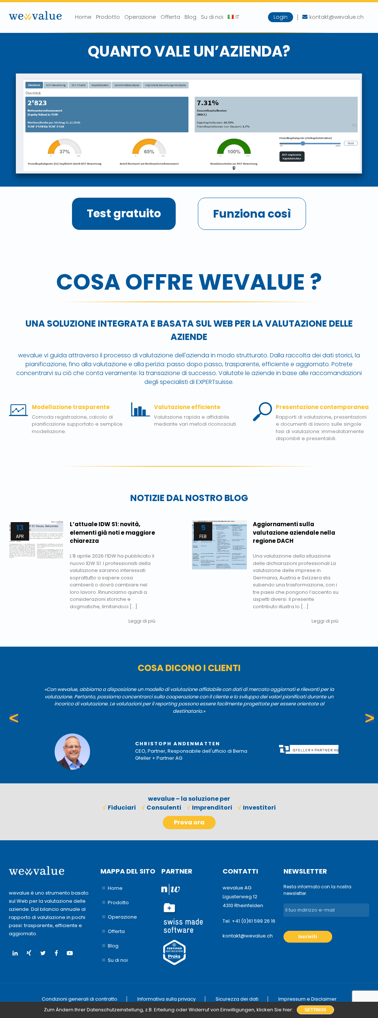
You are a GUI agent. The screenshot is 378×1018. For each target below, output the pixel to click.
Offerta (170, 17)
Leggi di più (141, 620)
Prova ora (189, 822)
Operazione (140, 17)
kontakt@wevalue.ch (248, 935)
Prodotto (108, 17)
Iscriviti (307, 936)
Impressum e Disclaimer (307, 998)
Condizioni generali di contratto (79, 998)
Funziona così (252, 214)
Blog (190, 17)
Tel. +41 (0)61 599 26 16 (249, 921)
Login (281, 17)
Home (83, 17)
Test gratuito (124, 213)
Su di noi (212, 17)
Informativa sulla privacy (166, 998)
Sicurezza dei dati (237, 998)
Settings (315, 1009)
